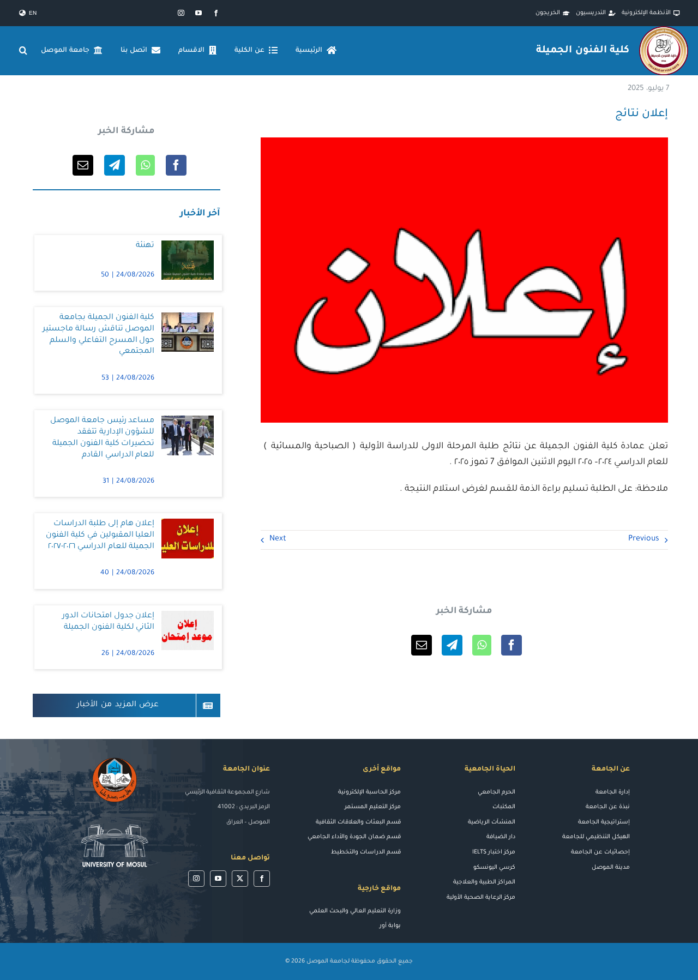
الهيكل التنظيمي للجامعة (596, 837)
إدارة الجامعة (612, 792)
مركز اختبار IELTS (493, 852)
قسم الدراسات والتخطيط (366, 852)
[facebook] (216, 13)
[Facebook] (511, 645)
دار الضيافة (500, 837)
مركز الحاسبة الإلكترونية (369, 792)
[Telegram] (452, 645)
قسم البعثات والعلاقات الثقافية (358, 822)
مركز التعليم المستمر (373, 807)
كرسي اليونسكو (494, 867)
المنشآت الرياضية (491, 822)
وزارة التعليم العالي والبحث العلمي (355, 911)
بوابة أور (390, 926)
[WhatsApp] (482, 645)
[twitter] (240, 878)
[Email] (421, 645)
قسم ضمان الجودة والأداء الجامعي (354, 837)
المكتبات (503, 807)
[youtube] (198, 13)
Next (277, 539)
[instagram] (181, 13)
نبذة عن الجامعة (608, 807)
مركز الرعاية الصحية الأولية (481, 897)
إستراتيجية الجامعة (604, 822)
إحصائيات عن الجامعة (600, 852)
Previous (643, 539)
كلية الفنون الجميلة (582, 50)
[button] (23, 51)
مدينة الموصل (611, 867)
